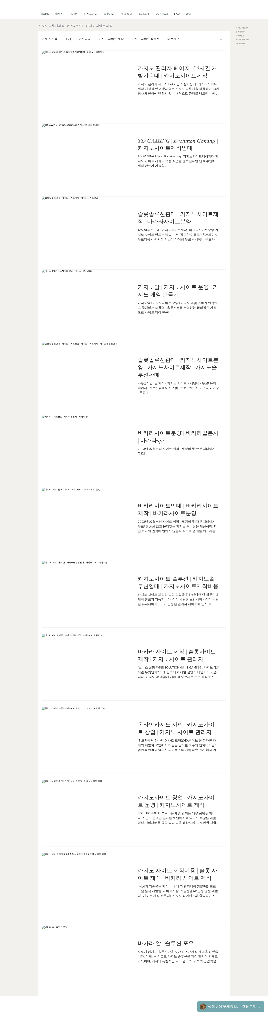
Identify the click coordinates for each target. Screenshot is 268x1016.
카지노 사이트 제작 (111, 39)
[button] (126, 14)
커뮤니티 (85, 39)
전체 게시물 (49, 39)
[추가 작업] (218, 58)
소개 (68, 39)
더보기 (171, 39)
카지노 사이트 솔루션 (145, 39)
